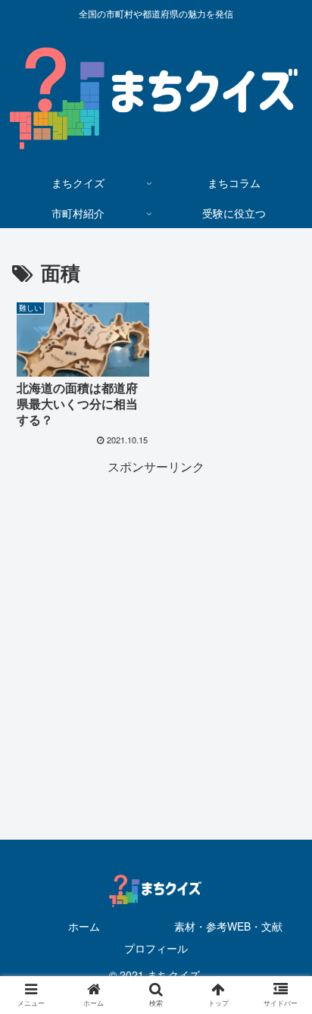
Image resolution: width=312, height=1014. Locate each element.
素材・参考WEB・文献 (228, 926)
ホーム (84, 926)
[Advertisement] (156, 634)
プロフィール (156, 948)
